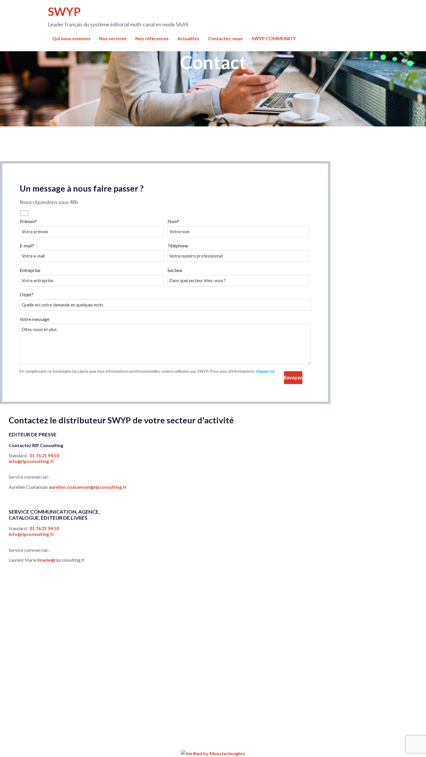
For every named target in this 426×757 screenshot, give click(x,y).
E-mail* (27, 245)
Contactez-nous (225, 38)
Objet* (27, 294)
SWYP (64, 12)
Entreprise (30, 270)
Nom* (173, 221)
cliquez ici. (265, 371)
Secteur (175, 270)
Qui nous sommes (71, 38)
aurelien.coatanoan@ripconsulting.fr (88, 487)
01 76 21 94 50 (44, 455)
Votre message (34, 319)
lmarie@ (45, 560)
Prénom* (28, 221)
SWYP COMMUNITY (274, 38)
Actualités (188, 38)
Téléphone (178, 245)
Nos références (152, 38)
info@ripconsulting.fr (31, 461)
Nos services (113, 38)
